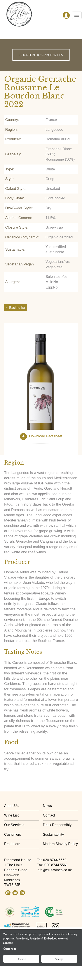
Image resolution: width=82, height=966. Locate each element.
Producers (12, 844)
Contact (49, 815)
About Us (11, 806)
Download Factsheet (45, 436)
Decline (21, 959)
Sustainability (53, 834)
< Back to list (15, 307)
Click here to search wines (41, 55)
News (47, 806)
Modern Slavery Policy (60, 844)
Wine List (11, 815)
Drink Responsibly (57, 825)
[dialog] (41, 948)
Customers (12, 834)
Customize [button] (9, 948)
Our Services (14, 825)
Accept (59, 959)
